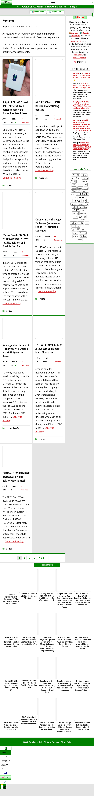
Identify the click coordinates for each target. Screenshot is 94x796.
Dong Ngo (76, 73)
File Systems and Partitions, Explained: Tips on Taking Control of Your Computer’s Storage (82, 685)
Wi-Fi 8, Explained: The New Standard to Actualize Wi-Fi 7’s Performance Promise (29, 720)
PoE (74, 207)
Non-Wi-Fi (81, 204)
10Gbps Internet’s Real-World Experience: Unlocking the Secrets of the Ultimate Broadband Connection (82, 599)
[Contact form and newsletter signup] (5, 773)
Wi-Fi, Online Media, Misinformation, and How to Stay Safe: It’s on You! (11, 726)
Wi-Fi (84, 229)
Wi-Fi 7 (83, 236)
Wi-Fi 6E (75, 236)
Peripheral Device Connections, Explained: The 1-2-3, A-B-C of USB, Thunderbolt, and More (47, 686)
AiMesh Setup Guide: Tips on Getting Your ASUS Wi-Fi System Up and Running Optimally (82, 105)
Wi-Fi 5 (75, 233)
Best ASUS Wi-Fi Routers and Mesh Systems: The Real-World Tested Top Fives (11, 685)
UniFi (73, 229)
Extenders (74, 188)
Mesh (84, 191)
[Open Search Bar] (92, 2)
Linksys (86, 188)
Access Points (76, 178)
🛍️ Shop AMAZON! (38, 12)
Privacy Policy (66, 742)
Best (78, 181)
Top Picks (73, 223)
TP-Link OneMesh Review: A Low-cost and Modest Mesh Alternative (48, 348)
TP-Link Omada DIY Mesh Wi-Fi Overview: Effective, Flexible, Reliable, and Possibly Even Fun (16, 240)
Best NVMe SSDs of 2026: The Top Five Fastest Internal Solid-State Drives (82, 726)
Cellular (73, 185)
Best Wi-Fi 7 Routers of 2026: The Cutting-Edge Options (29, 596)
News (6, 756)
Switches (75, 220)
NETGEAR (82, 197)
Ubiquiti (84, 226)
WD (78, 230)
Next (43, 557)
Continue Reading (12, 177)
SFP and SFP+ (83, 213)
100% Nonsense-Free (58, 7)
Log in (74, 7)
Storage (82, 216)
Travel (87, 223)
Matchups (76, 191)
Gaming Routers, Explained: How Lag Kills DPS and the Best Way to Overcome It (47, 597)
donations (79, 54)
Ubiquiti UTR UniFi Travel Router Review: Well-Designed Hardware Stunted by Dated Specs (15, 107)
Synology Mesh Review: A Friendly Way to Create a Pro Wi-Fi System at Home (16, 350)
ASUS (73, 181)
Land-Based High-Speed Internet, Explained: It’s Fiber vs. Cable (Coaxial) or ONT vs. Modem (11, 599)
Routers (76, 209)
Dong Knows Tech (35, 742)
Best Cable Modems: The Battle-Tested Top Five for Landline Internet (29, 684)
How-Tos (16, 428)
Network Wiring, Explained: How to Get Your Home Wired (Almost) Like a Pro (29, 640)
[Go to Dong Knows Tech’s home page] (5, 748)
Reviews (9, 185)
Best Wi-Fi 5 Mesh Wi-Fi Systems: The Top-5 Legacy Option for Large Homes (47, 726)
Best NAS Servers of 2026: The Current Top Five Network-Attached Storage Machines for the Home (82, 643)
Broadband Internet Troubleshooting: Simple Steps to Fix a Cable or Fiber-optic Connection (65, 685)
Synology (82, 219)
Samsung (84, 210)
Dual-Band (82, 184)
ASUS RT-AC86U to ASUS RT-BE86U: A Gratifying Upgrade (47, 105)
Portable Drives (82, 207)
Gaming (80, 188)
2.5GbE (76, 174)
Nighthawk (73, 204)
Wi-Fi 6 (83, 232)
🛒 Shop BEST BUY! (55, 12)
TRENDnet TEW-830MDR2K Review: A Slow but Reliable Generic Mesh (16, 476)
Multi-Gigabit (82, 194)
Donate (6, 777)
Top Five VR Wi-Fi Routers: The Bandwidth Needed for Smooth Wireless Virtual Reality (11, 641)
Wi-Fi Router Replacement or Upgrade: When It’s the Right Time (82, 75)
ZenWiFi (80, 239)
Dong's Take (43, 178)
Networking (79, 200)
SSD (75, 216)
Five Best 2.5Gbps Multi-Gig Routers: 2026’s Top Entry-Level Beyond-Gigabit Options (65, 641)
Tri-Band (76, 226)
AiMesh (85, 178)
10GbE (84, 175)
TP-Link (80, 222)
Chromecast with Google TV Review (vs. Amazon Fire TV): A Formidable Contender (48, 225)
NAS (75, 197)
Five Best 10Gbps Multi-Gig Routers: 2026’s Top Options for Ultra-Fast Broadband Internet (64, 727)
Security (75, 213)
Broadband (85, 181)
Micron (72, 194)
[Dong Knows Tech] (6, 2)
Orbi (87, 204)
